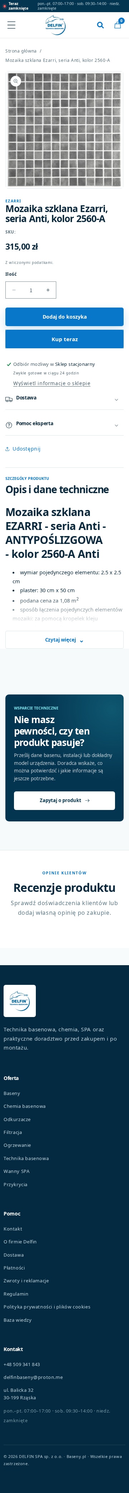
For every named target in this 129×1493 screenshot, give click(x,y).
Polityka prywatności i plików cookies (47, 1306)
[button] (117, 25)
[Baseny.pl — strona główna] (55, 25)
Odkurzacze (17, 1119)
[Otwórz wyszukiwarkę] (100, 25)
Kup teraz (65, 339)
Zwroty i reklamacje (26, 1280)
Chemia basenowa (25, 1106)
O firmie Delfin (20, 1241)
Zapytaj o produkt (60, 800)
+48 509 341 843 (22, 1364)
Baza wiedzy (18, 1320)
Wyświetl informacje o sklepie (51, 383)
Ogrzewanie (17, 1145)
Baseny (12, 1093)
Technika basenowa (26, 1158)
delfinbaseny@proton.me (33, 1377)
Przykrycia (16, 1184)
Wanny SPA (16, 1171)
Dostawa (14, 1255)
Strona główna (21, 51)
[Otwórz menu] (11, 25)
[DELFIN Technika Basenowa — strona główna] (20, 1001)
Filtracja (13, 1132)
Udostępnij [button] (27, 448)
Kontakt (13, 1229)
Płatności (14, 1267)
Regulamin (16, 1294)
